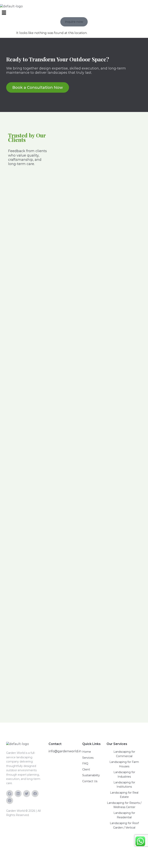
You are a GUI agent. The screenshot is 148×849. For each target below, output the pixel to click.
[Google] (9, 793)
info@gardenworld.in (65, 751)
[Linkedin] (18, 793)
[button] (74, 13)
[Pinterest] (9, 800)
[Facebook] (35, 793)
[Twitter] (26, 793)
